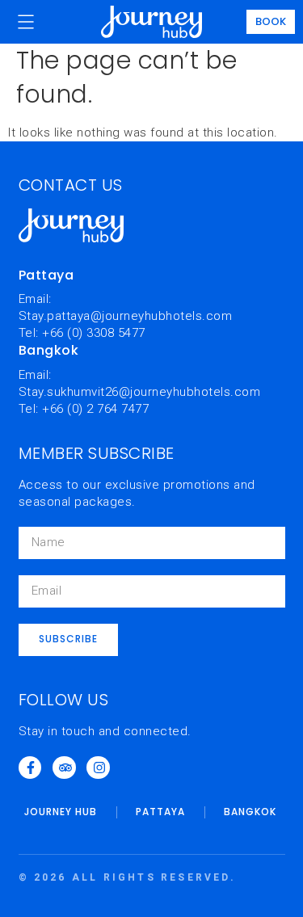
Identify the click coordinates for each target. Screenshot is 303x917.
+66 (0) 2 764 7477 (95, 409)
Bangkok (250, 811)
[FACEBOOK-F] (30, 768)
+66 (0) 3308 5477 (93, 333)
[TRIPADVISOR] (64, 768)
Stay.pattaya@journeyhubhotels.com (126, 316)
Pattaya (160, 811)
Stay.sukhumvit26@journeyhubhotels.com (140, 392)
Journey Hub (60, 811)
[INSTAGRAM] (98, 768)
